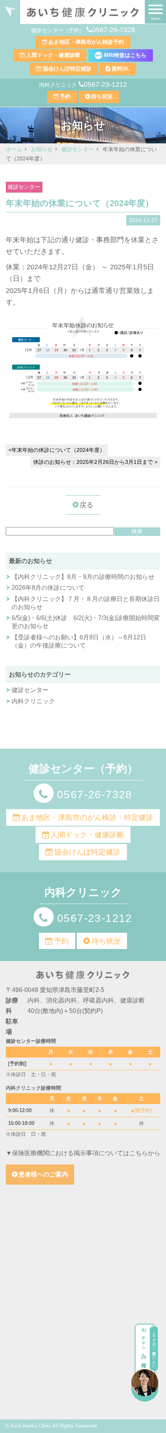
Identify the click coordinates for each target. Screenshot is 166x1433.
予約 (65, 96)
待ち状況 (102, 96)
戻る (86, 505)
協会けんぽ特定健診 (67, 68)
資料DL (121, 68)
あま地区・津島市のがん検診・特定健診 (87, 817)
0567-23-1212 (105, 84)
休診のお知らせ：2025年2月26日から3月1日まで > (95, 462)
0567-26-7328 (113, 30)
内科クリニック (33, 701)
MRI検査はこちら (124, 55)
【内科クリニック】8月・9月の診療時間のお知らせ (83, 577)
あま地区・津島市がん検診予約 (86, 42)
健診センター (24, 187)
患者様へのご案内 (43, 1174)
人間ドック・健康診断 (53, 55)
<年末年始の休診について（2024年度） (56, 450)
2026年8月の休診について (48, 587)
